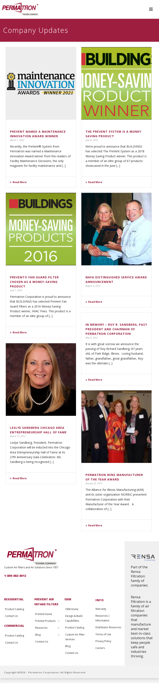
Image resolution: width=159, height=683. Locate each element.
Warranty (100, 609)
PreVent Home (43, 614)
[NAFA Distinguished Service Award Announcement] (116, 229)
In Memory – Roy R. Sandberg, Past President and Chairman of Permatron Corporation (116, 329)
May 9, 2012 (92, 337)
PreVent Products (45, 621)
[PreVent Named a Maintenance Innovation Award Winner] (41, 83)
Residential (14, 599)
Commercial (14, 626)
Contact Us (11, 616)
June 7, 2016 (16, 290)
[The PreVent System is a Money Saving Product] (116, 83)
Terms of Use (103, 634)
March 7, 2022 (17, 140)
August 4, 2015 (93, 285)
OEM (67, 599)
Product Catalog (14, 609)
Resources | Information (102, 618)
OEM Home (71, 609)
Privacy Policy (103, 641)
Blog (38, 635)
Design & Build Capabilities (73, 618)
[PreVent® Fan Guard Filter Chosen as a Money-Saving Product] (41, 229)
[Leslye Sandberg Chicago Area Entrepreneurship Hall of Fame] (41, 379)
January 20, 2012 (94, 483)
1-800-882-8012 (15, 576)
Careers (100, 648)
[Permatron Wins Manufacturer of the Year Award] (116, 426)
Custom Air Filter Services (75, 637)
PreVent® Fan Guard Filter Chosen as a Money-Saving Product (34, 281)
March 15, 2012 (17, 436)
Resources (41, 627)
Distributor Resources (108, 627)
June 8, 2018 (92, 140)
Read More (20, 182)
